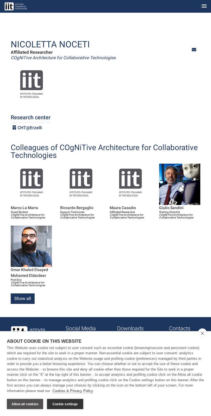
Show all (22, 298)
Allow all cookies (25, 404)
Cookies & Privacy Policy (72, 391)
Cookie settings (65, 404)
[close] (202, 333)
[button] (194, 49)
